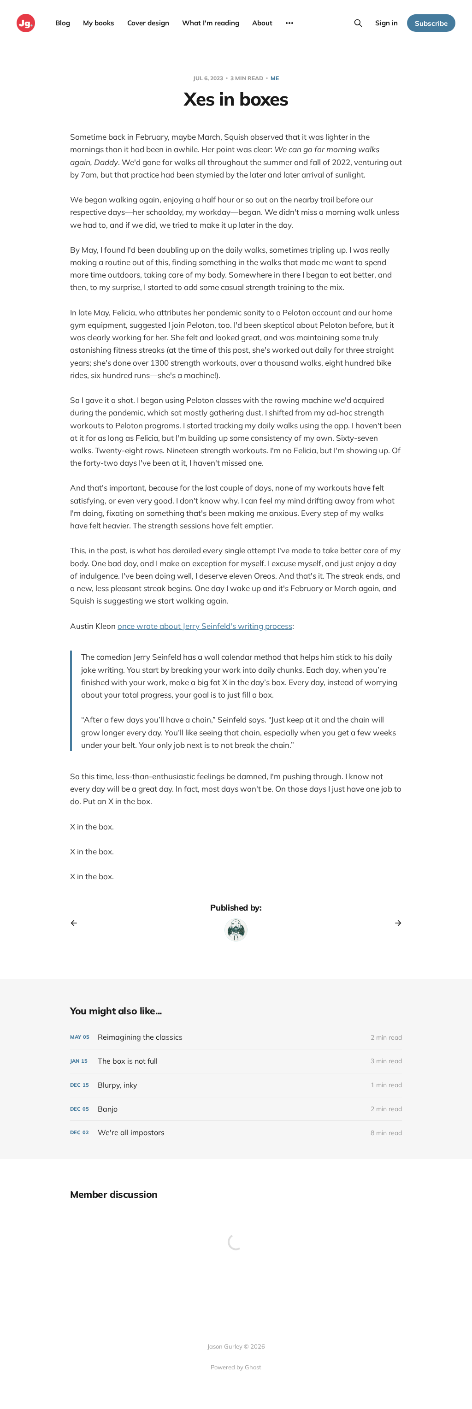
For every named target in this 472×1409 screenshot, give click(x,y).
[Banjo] (236, 1109)
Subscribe (431, 23)
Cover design (148, 22)
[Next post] (395, 923)
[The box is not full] (236, 1061)
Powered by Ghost (236, 1367)
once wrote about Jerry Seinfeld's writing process (205, 626)
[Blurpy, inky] (236, 1085)
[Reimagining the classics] (236, 1037)
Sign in (386, 22)
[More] (289, 23)
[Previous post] (77, 923)
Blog (62, 22)
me (275, 78)
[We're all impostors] (236, 1132)
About (262, 22)
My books (98, 22)
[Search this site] (358, 23)
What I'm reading (210, 22)
